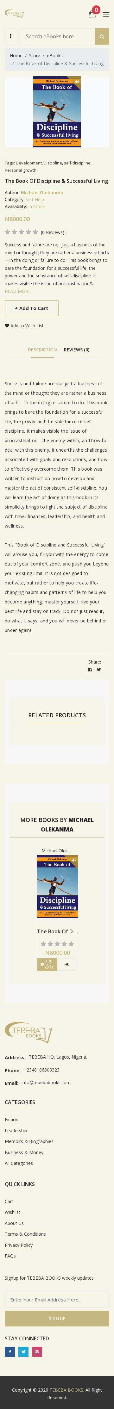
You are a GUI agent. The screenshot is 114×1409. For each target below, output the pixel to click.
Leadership (16, 1131)
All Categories (19, 1163)
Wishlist (12, 1212)
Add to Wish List (27, 326)
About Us (14, 1223)
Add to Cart (31, 308)
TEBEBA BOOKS (66, 1390)
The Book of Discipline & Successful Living (57, 931)
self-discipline (77, 163)
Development (29, 163)
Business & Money (24, 1152)
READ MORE (18, 291)
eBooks (55, 56)
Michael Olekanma (42, 192)
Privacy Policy (19, 1245)
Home (16, 56)
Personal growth (20, 170)
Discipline (53, 163)
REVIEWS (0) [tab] (76, 350)
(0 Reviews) (52, 232)
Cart (9, 1201)
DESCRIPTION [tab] (42, 350)
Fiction (11, 1119)
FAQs (10, 1256)
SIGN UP (57, 1318)
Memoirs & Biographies (29, 1141)
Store (34, 56)
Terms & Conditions (25, 1234)
